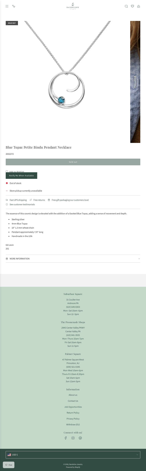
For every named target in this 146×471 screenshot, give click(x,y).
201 (7, 248)
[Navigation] (6, 6)
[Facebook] (65, 438)
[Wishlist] (132, 6)
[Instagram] (73, 438)
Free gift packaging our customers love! (70, 199)
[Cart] (138, 6)
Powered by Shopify (73, 467)
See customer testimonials (22, 204)
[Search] (126, 6)
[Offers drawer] (13, 6)
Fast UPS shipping (18, 199)
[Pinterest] (80, 438)
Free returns (39, 199)
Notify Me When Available (21, 175)
